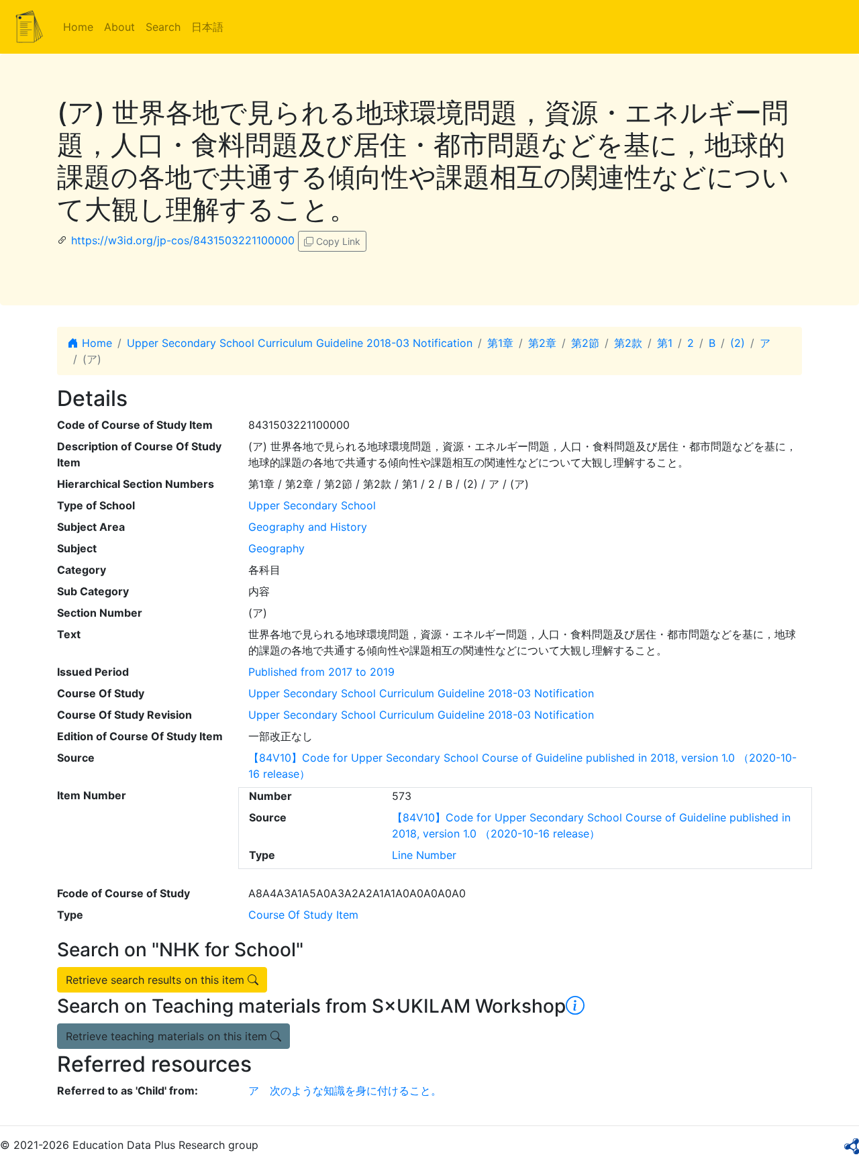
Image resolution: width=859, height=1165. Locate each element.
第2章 (542, 343)
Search (163, 27)
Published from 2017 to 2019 (321, 671)
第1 (664, 343)
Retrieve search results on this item (157, 979)
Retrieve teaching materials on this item (168, 1036)
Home (78, 27)
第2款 (628, 343)
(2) (737, 343)
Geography (276, 548)
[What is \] (575, 1006)
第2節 (585, 343)
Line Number (424, 855)
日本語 (207, 27)
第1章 (500, 343)
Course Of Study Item (303, 914)
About (119, 27)
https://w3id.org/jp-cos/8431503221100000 (183, 240)
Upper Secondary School (312, 505)
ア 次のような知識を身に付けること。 (345, 1090)
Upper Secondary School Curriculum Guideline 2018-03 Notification (299, 343)
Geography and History (307, 527)
